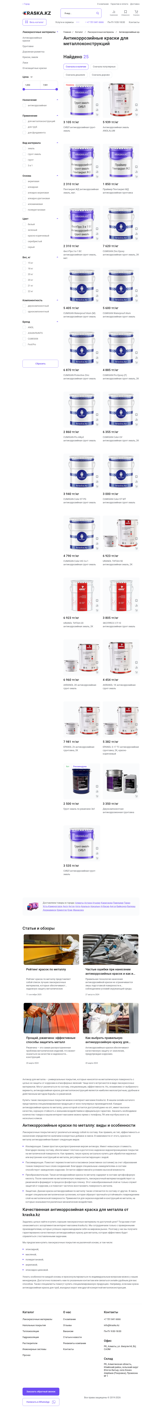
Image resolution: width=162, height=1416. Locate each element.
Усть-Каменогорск (52, 906)
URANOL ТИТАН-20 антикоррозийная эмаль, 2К (78, 625)
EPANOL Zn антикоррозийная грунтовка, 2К (78, 749)
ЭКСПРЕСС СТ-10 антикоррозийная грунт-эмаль (119, 625)
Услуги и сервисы (64, 22)
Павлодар (118, 902)
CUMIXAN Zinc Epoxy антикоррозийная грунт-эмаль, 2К (121, 253)
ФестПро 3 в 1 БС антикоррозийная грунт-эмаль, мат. (79, 254)
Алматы (79, 902)
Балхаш (131, 906)
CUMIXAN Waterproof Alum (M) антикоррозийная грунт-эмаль (79, 315)
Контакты (134, 22)
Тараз (127, 902)
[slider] (24, 89)
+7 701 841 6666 (112, 1319)
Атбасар (104, 906)
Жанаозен (78, 910)
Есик (70, 910)
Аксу (65, 906)
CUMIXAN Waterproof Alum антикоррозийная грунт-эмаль (119, 315)
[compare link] (114, 11)
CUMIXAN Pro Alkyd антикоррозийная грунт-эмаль (79, 439)
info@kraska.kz (111, 1325)
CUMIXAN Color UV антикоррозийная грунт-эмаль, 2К (121, 439)
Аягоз (113, 906)
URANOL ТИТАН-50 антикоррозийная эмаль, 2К (118, 563)
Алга (77, 906)
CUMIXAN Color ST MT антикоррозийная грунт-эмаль (119, 501)
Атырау (96, 902)
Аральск (85, 906)
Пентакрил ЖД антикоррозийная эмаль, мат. (81, 191)
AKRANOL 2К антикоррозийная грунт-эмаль (79, 687)
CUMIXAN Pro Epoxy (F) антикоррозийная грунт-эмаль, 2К (121, 377)
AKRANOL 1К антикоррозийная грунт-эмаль (119, 687)
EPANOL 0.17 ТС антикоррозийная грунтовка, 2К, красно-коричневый (121, 750)
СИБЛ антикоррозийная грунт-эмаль (79, 129)
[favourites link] (125, 11)
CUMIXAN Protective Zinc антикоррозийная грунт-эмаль (79, 377)
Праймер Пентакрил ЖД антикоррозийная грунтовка (118, 191)
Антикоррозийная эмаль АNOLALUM (116, 129)
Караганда (107, 902)
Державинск (49, 910)
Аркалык (95, 906)
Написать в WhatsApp (37, 1402)
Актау (71, 906)
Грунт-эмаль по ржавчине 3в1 (79, 809)
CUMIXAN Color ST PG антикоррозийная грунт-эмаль (79, 501)
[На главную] (37, 13)
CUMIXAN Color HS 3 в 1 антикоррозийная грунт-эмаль (79, 563)
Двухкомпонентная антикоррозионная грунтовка (118, 811)
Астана (88, 902)
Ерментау (62, 910)
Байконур (122, 906)
